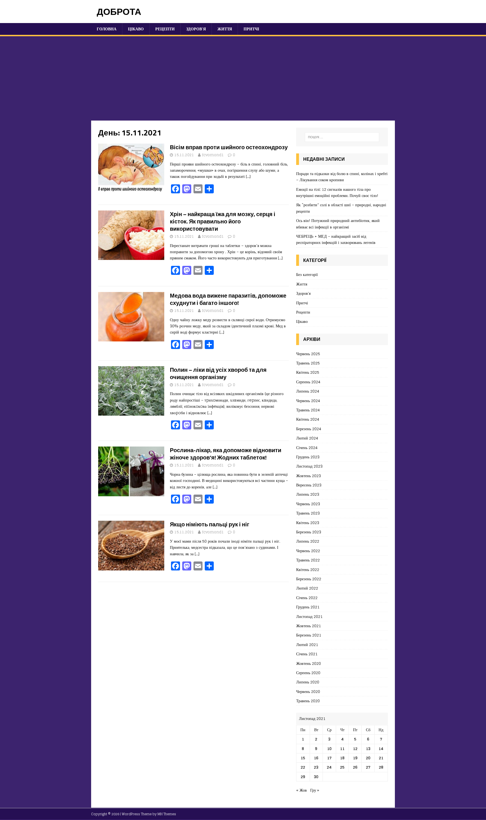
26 (355, 767)
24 (329, 767)
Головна (106, 28)
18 (342, 757)
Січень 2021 (307, 653)
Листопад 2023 (309, 466)
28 (381, 767)
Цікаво (136, 28)
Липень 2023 (307, 494)
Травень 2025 (308, 362)
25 (342, 767)
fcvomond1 (213, 155)
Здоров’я (196, 28)
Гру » (314, 790)
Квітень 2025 (307, 372)
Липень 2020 (307, 681)
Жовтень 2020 (308, 663)
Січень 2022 (307, 597)
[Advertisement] (243, 78)
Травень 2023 (308, 513)
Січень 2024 (307, 447)
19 (355, 757)
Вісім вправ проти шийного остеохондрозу (229, 147)
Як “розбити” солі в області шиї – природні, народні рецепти (341, 207)
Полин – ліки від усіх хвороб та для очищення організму (218, 373)
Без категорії (307, 274)
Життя (224, 28)
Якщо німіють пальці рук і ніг (209, 524)
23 (316, 767)
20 (368, 757)
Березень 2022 (308, 578)
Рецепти (165, 28)
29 (303, 776)
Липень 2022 (307, 541)
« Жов (301, 790)
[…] (248, 176)
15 (303, 757)
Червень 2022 (308, 550)
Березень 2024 (308, 428)
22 (303, 767)
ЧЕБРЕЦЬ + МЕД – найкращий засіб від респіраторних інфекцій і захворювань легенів (335, 239)
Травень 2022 (308, 559)
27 (368, 767)
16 (316, 757)
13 (368, 748)
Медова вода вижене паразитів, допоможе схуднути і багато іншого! (228, 299)
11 (342, 748)
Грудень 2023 (308, 456)
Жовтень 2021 (308, 625)
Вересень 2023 (308, 484)
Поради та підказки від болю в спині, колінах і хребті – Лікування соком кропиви (342, 176)
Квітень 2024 (307, 419)
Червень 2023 (308, 503)
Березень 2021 (308, 634)
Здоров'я (303, 293)
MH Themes (167, 814)
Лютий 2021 (307, 644)
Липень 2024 (307, 391)
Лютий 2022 (307, 588)
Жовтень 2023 (308, 475)
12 (355, 748)
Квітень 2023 (307, 522)
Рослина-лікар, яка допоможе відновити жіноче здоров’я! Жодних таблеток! (225, 454)
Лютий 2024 (307, 437)
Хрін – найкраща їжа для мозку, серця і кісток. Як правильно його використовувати (222, 221)
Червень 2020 (308, 691)
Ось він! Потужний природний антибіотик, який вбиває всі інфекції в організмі (338, 223)
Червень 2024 (308, 400)
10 (329, 748)
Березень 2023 (308, 531)
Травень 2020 (308, 700)
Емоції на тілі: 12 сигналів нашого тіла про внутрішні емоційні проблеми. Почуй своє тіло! (337, 192)
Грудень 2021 (308, 606)
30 (316, 776)
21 (381, 757)
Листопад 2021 (309, 616)
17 (329, 757)
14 (381, 748)
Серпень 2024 (308, 381)
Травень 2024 (308, 409)
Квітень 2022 (307, 569)
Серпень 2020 (308, 672)
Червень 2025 (308, 354)
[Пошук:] (342, 137)
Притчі (251, 28)
